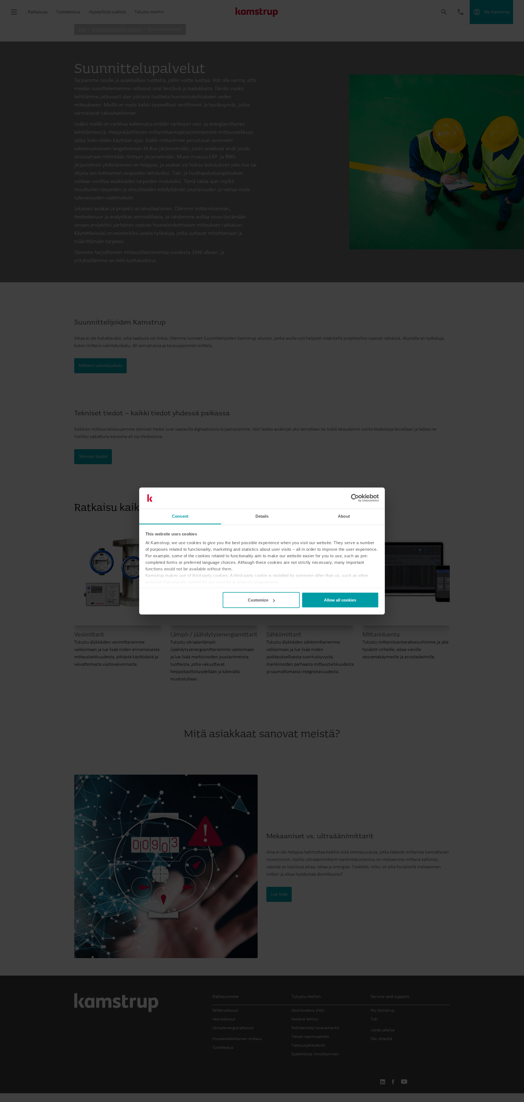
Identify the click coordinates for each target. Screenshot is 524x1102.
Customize (258, 600)
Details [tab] (262, 516)
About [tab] (344, 516)
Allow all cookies (340, 600)
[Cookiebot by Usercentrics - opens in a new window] (355, 498)
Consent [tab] (180, 516)
